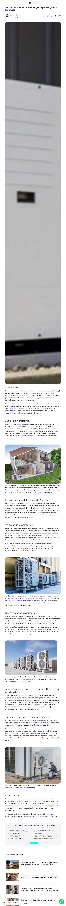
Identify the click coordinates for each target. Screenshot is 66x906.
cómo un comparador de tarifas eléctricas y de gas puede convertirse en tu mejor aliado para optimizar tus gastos (32, 598)
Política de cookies (7, 902)
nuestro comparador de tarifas (24, 788)
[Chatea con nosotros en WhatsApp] (61, 901)
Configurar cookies (18, 902)
